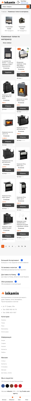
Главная (3, 11)
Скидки (3, 343)
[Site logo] (8, 2)
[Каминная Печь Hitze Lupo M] (8, 187)
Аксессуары (5, 332)
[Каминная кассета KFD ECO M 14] (8, 153)
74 (25, 246)
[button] (23, 75)
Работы (3, 352)
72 (18, 246)
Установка (4, 367)
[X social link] (7, 386)
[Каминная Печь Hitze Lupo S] (23, 188)
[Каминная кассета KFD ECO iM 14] (23, 120)
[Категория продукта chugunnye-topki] (22, 24)
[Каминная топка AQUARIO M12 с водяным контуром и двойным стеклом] (23, 216)
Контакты (4, 349)
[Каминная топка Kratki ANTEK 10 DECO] (8, 87)
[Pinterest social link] (20, 386)
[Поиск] (27, 6)
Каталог (3, 346)
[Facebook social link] (3, 386)
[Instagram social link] (11, 386)
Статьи (3, 361)
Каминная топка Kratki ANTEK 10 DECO (7, 96)
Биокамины (4, 329)
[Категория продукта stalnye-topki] (9, 24)
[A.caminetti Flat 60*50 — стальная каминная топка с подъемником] (8, 53)
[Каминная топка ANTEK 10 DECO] (8, 219)
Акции (3, 340)
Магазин (3, 370)
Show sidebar (7, 43)
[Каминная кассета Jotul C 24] (8, 123)
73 (22, 246)
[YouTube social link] (16, 386)
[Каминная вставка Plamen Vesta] (23, 89)
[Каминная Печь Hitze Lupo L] (23, 155)
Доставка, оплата (6, 373)
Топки (3, 323)
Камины (3, 320)
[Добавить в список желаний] (11, 49)
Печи (2, 326)
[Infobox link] (22, 2)
